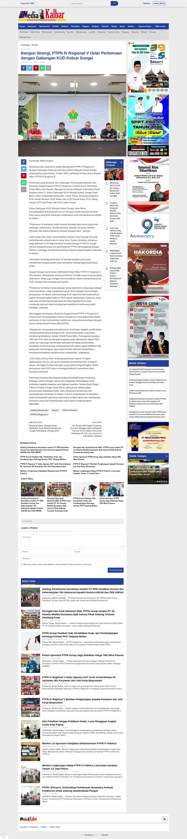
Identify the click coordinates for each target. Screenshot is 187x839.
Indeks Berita (55, 827)
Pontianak (51, 683)
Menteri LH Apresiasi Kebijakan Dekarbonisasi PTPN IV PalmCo (79, 743)
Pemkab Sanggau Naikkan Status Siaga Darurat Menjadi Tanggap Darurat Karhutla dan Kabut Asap (147, 382)
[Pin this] (36, 68)
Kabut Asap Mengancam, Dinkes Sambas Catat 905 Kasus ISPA (147, 392)
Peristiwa (60, 771)
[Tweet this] (30, 68)
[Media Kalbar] (42, 15)
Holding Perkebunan (39, 410)
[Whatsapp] (42, 68)
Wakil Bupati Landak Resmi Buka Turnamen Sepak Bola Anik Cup (116, 256)
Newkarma (89, 835)
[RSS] (164, 819)
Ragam (56, 727)
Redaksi (44, 827)
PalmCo (55, 410)
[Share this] (23, 68)
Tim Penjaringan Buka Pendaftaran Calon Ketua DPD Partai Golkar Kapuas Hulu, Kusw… (147, 471)
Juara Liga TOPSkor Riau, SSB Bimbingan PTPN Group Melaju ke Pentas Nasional (116, 236)
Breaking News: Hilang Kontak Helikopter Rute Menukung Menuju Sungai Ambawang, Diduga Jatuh (45, 426)
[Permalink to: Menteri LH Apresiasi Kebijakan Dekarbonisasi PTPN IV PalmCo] (30, 751)
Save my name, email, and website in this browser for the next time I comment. (57, 564)
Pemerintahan (52, 746)
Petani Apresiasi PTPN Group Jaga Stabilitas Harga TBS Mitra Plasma (111, 500)
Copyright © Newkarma (29, 827)
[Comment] (48, 68)
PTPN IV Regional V (39, 414)
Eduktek (44, 595)
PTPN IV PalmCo (69, 410)
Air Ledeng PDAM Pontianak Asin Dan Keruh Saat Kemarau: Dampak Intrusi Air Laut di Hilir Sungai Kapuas (147, 371)
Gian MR (104, 835)
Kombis (35, 62)
